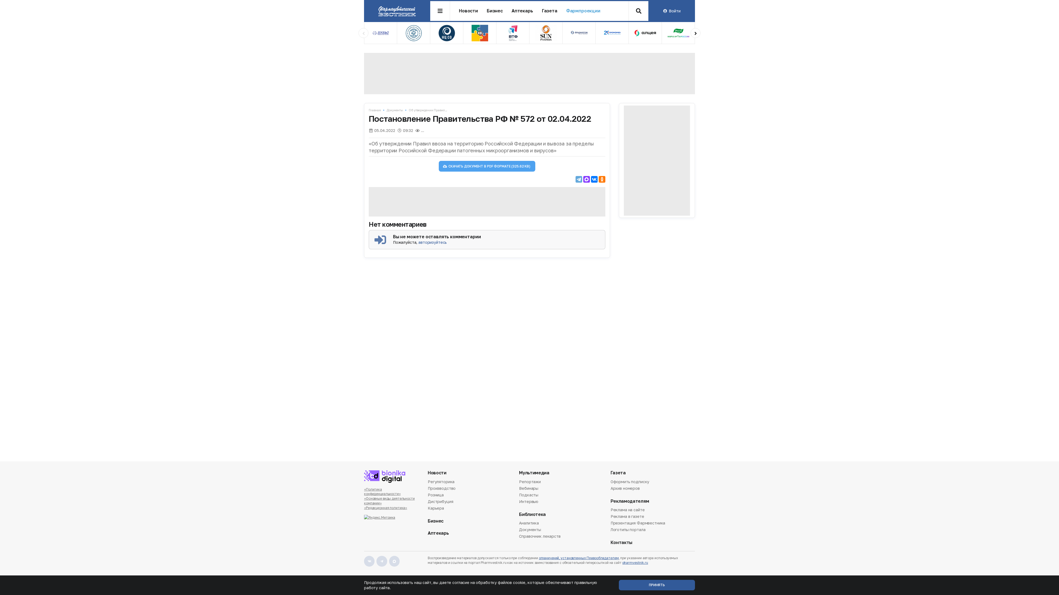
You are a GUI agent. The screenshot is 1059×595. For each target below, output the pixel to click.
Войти (674, 11)
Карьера (436, 508)
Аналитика (529, 523)
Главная (375, 110)
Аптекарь (522, 10)
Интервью (528, 501)
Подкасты (528, 495)
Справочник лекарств (539, 536)
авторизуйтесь (432, 242)
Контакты (621, 542)
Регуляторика (441, 482)
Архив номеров (625, 488)
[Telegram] (579, 179)
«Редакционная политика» (385, 508)
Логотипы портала (628, 529)
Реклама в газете (627, 516)
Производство (442, 488)
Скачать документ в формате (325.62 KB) (489, 166)
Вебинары (528, 488)
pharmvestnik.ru (635, 563)
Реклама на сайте (628, 510)
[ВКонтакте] (594, 179)
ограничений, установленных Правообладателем (579, 558)
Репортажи (530, 482)
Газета (549, 10)
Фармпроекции (583, 10)
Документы (395, 110)
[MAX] (586, 179)
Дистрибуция (440, 501)
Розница (436, 495)
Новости (468, 10)
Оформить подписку (630, 482)
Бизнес (495, 10)
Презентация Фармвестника (638, 523)
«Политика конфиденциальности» (382, 491)
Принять (657, 585)
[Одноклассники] (602, 179)
